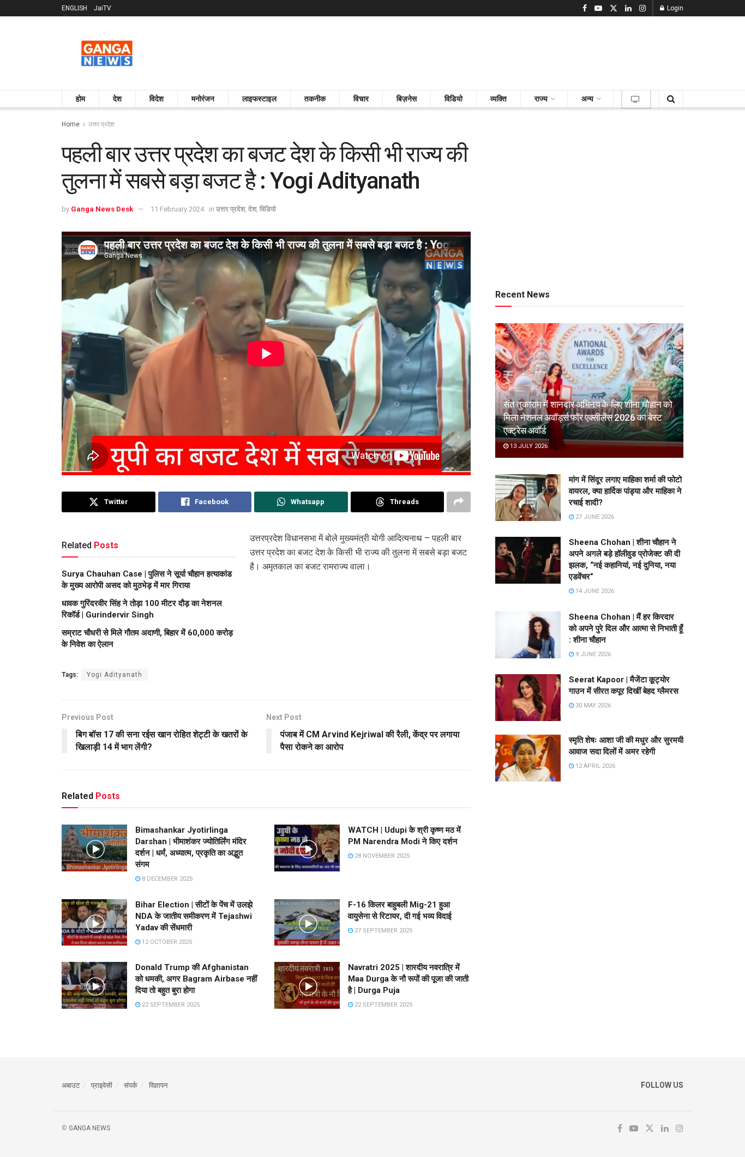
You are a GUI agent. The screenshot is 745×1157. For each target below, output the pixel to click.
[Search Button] (671, 98)
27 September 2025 (382, 930)
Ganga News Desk (102, 209)
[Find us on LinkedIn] (628, 8)
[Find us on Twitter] (613, 8)
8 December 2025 (166, 878)
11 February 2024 (177, 209)
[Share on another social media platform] (459, 502)
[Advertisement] (484, 51)
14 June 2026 (594, 591)
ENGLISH (74, 8)
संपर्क (130, 1085)
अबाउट (71, 1085)
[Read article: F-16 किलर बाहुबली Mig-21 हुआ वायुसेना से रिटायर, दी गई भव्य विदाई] (307, 922)
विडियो (453, 98)
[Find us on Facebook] (584, 8)
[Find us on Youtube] (598, 8)
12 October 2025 (166, 942)
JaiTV (102, 8)
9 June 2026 (592, 654)
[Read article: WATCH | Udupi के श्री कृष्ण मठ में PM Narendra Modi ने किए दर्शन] (307, 848)
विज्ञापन (158, 1085)
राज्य (541, 98)
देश (117, 98)
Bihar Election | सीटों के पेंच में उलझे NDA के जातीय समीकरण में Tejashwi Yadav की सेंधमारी (194, 916)
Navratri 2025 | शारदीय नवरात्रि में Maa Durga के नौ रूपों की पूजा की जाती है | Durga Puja (408, 978)
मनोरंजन (202, 98)
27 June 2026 (594, 516)
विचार (361, 98)
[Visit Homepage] (107, 53)
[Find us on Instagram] (642, 8)
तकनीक (315, 98)
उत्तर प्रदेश (101, 124)
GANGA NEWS (89, 1128)
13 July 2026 (528, 446)
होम (80, 98)
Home (71, 124)
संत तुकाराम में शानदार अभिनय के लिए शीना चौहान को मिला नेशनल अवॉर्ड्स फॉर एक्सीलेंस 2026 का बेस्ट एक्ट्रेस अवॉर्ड (587, 417)
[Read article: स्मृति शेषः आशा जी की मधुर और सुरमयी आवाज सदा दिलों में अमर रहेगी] (528, 758)
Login (674, 8)
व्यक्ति (498, 98)
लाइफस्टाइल (259, 98)
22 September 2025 (170, 1004)
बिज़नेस (406, 98)
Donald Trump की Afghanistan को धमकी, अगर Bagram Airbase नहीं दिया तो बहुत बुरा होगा (196, 978)
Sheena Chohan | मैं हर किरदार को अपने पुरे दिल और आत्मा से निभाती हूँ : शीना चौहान (626, 628)
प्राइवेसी (101, 1085)
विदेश (156, 98)
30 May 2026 (592, 705)
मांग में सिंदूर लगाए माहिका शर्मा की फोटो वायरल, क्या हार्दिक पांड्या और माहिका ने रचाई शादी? (625, 491)
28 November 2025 (381, 855)
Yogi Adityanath (114, 675)
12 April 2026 (594, 766)
